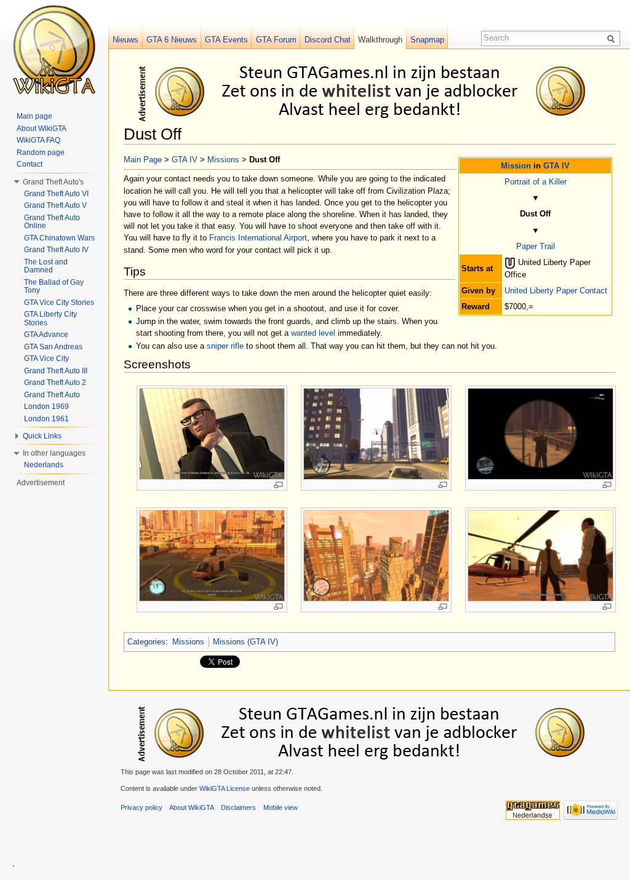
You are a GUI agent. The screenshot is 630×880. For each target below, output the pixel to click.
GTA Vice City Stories (59, 302)
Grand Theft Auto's (53, 182)
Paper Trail (535, 246)
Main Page (143, 159)
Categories (146, 641)
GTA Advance (46, 334)
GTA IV (556, 165)
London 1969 (46, 406)
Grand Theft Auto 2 (55, 382)
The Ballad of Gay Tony (54, 286)
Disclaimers (238, 807)
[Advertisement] (372, 91)
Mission (516, 165)
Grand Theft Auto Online (52, 222)
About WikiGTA (41, 128)
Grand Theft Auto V (55, 205)
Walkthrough (380, 39)
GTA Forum (276, 39)
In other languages (54, 453)
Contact (29, 164)
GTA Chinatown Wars (59, 238)
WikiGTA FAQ (38, 140)
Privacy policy (141, 807)
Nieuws (125, 39)
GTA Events (226, 39)
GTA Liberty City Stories (50, 318)
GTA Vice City (46, 358)
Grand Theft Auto (52, 394)
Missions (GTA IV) (245, 641)
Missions (223, 159)
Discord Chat (328, 39)
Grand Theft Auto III (55, 371)
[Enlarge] (278, 485)
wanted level (313, 333)
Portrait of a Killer (535, 181)
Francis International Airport (258, 237)
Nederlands (43, 465)
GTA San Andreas (53, 347)
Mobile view (280, 807)
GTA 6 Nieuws (171, 39)
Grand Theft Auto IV (56, 249)
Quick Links (42, 436)
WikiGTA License (224, 788)
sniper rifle (225, 346)
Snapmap (427, 39)
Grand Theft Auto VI (56, 193)
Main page (34, 116)
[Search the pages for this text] (613, 38)
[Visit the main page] (54, 49)
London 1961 (46, 418)
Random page (41, 152)
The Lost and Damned (46, 266)
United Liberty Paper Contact (555, 290)
